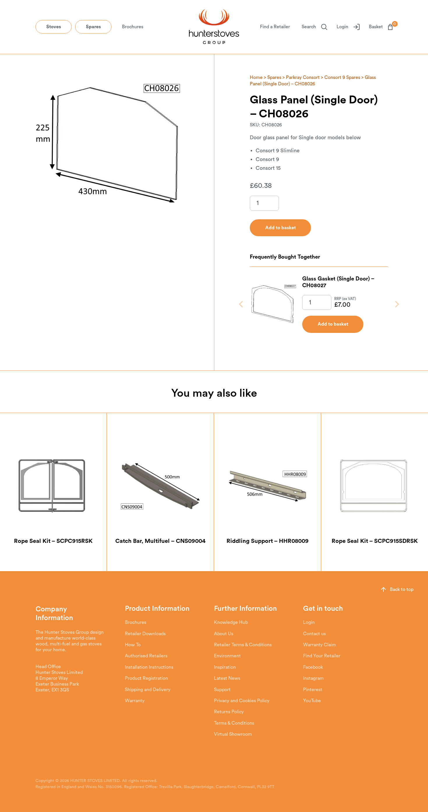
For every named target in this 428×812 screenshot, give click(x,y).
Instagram (313, 678)
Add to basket (333, 324)
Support (222, 689)
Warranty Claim (319, 644)
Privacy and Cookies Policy (241, 700)
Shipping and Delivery (147, 689)
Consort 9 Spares (342, 77)
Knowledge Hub (231, 622)
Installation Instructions (149, 667)
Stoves (53, 26)
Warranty (134, 700)
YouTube (312, 700)
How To (133, 644)
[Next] (396, 304)
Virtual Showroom (233, 734)
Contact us (314, 633)
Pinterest (312, 689)
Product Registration (146, 678)
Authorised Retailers (146, 656)
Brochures (132, 26)
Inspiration (225, 667)
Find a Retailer (275, 26)
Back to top (401, 589)
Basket (380, 26)
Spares (93, 26)
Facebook (313, 667)
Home (256, 77)
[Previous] (241, 304)
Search (309, 26)
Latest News (227, 678)
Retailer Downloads (145, 633)
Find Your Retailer (321, 656)
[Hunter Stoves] (214, 27)
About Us (223, 633)
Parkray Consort (303, 77)
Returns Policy (229, 711)
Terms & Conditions (234, 723)
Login (342, 26)
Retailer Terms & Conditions (243, 644)
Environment (227, 656)
